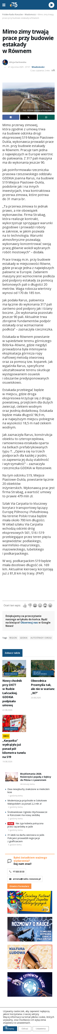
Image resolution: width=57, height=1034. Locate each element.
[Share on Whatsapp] (46, 117)
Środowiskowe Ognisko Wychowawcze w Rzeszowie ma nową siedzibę (27, 813)
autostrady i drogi (41, 637)
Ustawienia (41, 1028)
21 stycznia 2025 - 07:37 (19, 66)
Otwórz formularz (19, 886)
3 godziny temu (15, 830)
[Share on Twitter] (28, 117)
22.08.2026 (7, 709)
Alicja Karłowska (17, 62)
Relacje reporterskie (40, 673)
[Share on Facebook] (10, 117)
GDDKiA (24, 637)
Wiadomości (38, 66)
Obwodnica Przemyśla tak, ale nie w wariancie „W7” (44, 687)
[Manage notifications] (6, 1027)
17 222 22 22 (18, 871)
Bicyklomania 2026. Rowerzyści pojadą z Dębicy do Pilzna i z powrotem (35, 777)
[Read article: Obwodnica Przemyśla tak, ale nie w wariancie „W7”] (43, 668)
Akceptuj (10, 1028)
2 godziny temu (15, 807)
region (13, 637)
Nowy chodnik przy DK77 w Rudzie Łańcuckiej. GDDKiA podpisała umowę (12, 693)
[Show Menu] (3, 5)
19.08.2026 (7, 761)
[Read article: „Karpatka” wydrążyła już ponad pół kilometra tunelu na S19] (14, 723)
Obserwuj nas (29, 622)
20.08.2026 (36, 697)
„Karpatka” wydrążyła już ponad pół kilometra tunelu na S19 (14, 749)
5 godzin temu (15, 844)
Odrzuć (25, 1028)
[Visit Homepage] (14, 5)
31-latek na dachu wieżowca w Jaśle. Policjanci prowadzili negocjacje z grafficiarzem (26, 838)
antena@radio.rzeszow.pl (27, 878)
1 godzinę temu (15, 795)
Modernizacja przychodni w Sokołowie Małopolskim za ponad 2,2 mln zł (27, 802)
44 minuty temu (27, 784)
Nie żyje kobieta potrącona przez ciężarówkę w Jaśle (25, 825)
